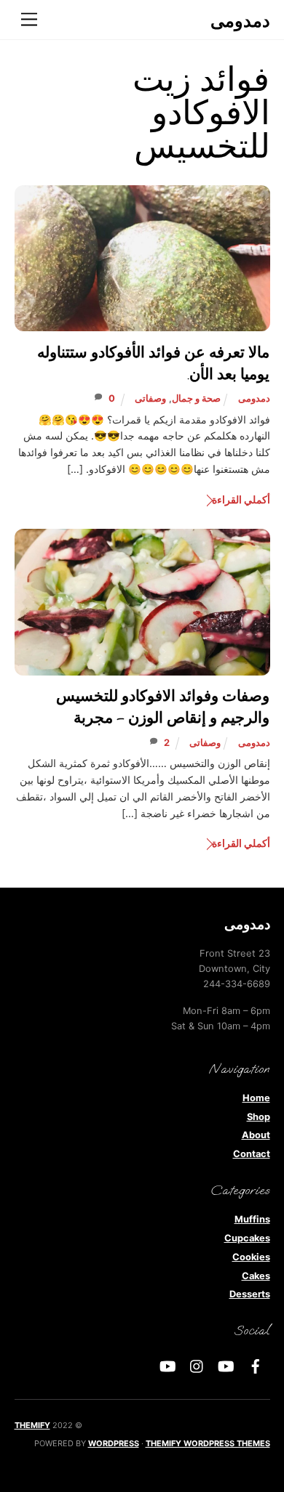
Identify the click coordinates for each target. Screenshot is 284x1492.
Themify (32, 1425)
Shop (258, 1116)
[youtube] (226, 1365)
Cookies (251, 1257)
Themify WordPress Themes (208, 1443)
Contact (251, 1153)
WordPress (113, 1443)
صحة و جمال (196, 398)
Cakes (256, 1275)
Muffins (252, 1219)
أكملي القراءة (240, 499)
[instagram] (197, 1365)
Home (256, 1097)
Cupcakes (247, 1238)
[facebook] (255, 1365)
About (256, 1135)
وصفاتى (150, 398)
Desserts (249, 1294)
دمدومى (254, 398)
